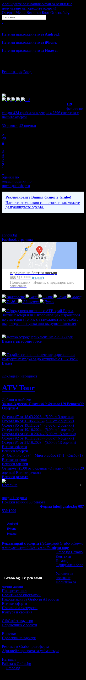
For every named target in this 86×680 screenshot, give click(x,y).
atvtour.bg (9, 235)
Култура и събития (17, 612)
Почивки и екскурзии (20, 608)
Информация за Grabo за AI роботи (30, 599)
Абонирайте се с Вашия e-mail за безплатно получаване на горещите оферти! (37, 6)
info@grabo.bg (65, 506)
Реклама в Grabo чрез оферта (25, 646)
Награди (9, 659)
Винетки (9, 634)
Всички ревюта (28, 473)
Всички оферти (14, 447)
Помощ (62, 561)
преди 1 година (14, 498)
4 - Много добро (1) (45, 455)
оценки (27, 126)
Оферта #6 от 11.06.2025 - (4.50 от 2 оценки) (38, 421)
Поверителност (14, 591)
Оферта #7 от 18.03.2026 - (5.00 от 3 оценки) (38, 417)
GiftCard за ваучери (17, 621)
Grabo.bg (13, 668)
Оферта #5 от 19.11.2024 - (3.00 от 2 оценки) (38, 425)
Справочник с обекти (19, 625)
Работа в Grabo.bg (16, 664)
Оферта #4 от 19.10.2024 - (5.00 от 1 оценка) (38, 430)
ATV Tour (18, 387)
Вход (27, 72)
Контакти (63, 556)
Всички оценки (14, 460)
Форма (46, 506)
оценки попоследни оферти (17, 183)
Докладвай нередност (19, 376)
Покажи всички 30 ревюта (23, 502)
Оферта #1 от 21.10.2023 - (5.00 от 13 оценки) (39, 442)
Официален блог (69, 565)
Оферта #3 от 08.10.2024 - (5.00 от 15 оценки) (39, 434)
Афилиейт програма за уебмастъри (30, 651)
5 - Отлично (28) (15, 455)
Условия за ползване (64, 575)
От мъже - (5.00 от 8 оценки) (25, 468)
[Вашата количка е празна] (2, 22)
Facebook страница (17, 239)
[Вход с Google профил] (43, 67)
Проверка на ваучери (19, 638)
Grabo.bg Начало (69, 552)
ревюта (10, 126)
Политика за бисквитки (21, 595)
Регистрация (12, 72)
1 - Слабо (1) (72, 455)
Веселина (9, 485)
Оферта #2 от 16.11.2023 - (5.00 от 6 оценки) (38, 438)
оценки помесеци (10, 179)
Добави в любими (16, 400)
